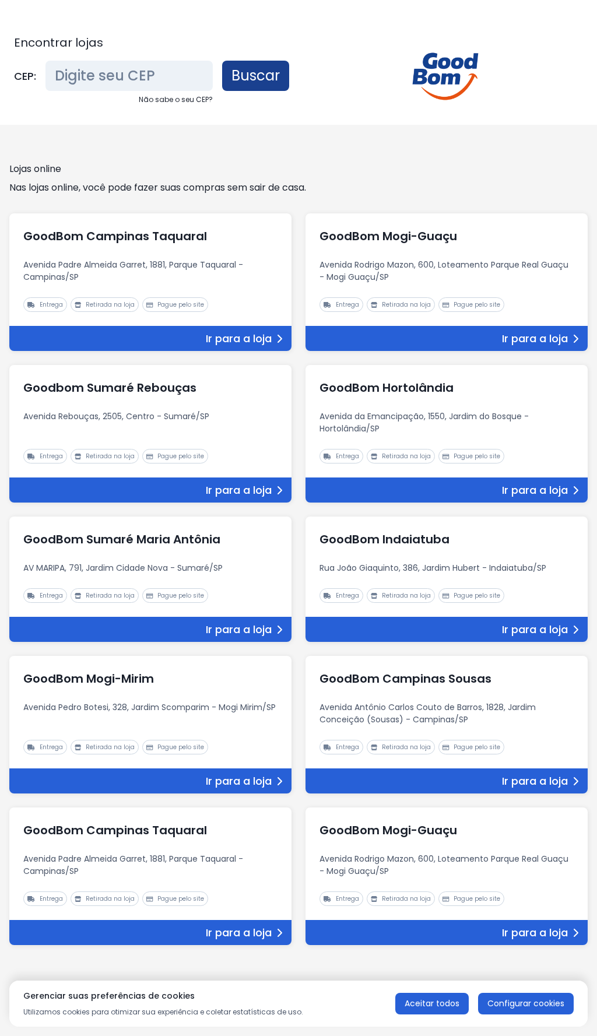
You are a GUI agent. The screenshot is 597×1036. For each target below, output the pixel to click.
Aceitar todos (432, 1003)
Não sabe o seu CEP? (176, 99)
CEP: (25, 76)
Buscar (255, 75)
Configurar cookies (525, 1003)
